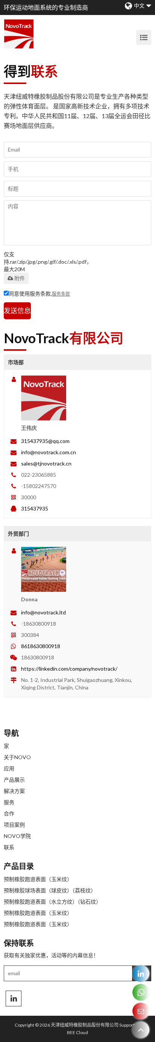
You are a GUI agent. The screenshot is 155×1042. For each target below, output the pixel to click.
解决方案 (14, 791)
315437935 (34, 508)
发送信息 (17, 310)
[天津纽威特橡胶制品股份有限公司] (19, 34)
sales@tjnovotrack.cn (46, 463)
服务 (9, 802)
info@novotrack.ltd (43, 612)
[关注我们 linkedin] (13, 998)
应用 (9, 768)
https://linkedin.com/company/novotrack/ (69, 668)
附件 (19, 278)
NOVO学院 (17, 836)
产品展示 (14, 779)
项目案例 (14, 824)
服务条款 (61, 294)
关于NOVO (17, 757)
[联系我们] (140, 1011)
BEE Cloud (77, 1032)
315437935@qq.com (45, 441)
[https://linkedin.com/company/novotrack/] (140, 973)
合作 (9, 813)
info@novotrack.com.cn (48, 452)
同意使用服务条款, (39, 293)
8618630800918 (40, 646)
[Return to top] (140, 1029)
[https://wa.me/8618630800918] (140, 992)
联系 (9, 847)
